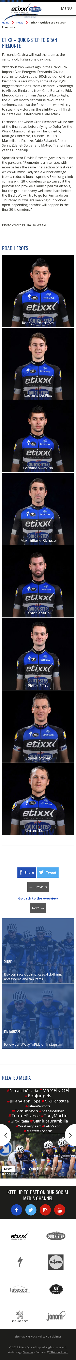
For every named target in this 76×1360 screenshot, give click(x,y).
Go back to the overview (38, 898)
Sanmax (28, 1352)
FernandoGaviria (22, 1090)
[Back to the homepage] (23, 12)
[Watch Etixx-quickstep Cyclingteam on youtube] (59, 1209)
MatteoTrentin (38, 1130)
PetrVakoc (51, 1126)
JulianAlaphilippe (24, 1101)
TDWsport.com (58, 1352)
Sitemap (20, 1336)
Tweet (51, 872)
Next (35, 908)
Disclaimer (54, 1336)
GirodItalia (18, 1121)
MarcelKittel (54, 1090)
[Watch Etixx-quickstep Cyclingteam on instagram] (45, 1209)
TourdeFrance (24, 1116)
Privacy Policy (36, 1336)
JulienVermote (37, 1106)
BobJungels (38, 1095)
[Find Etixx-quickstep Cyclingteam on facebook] (16, 1209)
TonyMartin (54, 1116)
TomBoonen (25, 1111)
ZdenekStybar (51, 1111)
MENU (66, 8)
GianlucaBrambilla (49, 1121)
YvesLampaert (28, 1126)
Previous (40, 887)
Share (29, 872)
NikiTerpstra (55, 1101)
